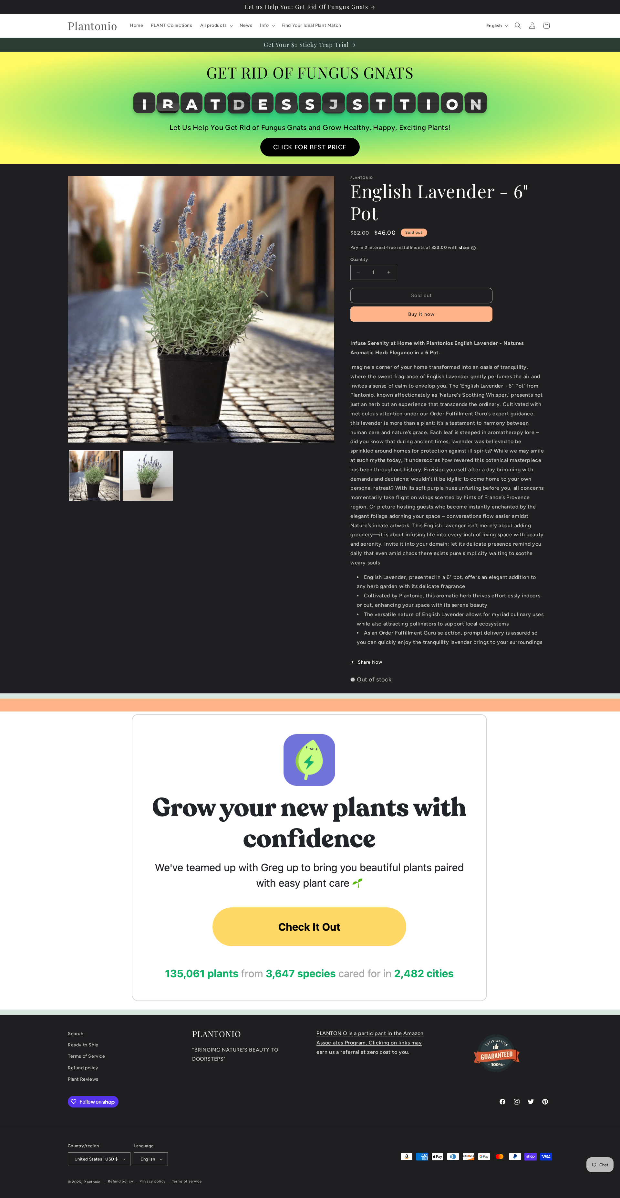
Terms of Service (86, 1056)
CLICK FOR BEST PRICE (310, 147)
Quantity (359, 259)
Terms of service (187, 1181)
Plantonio (92, 1182)
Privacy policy (153, 1181)
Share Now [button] (370, 662)
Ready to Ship (83, 1045)
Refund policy (83, 1068)
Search (76, 1033)
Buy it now (421, 314)
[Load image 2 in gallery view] (148, 476)
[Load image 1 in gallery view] (94, 476)
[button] (216, 25)
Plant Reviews (83, 1079)
